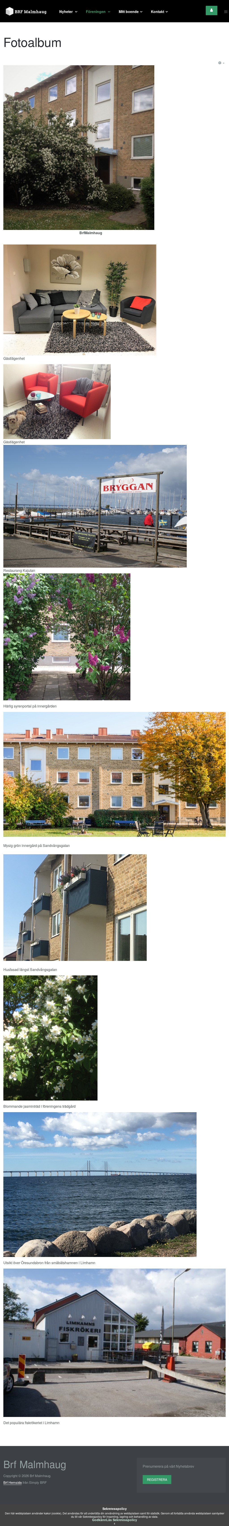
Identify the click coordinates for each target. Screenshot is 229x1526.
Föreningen (96, 11)
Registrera (157, 1479)
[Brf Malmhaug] (26, 11)
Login (211, 10)
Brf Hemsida (12, 1482)
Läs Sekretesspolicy (121, 1520)
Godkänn (99, 1520)
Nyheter (66, 11)
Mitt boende (129, 11)
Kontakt (157, 11)
